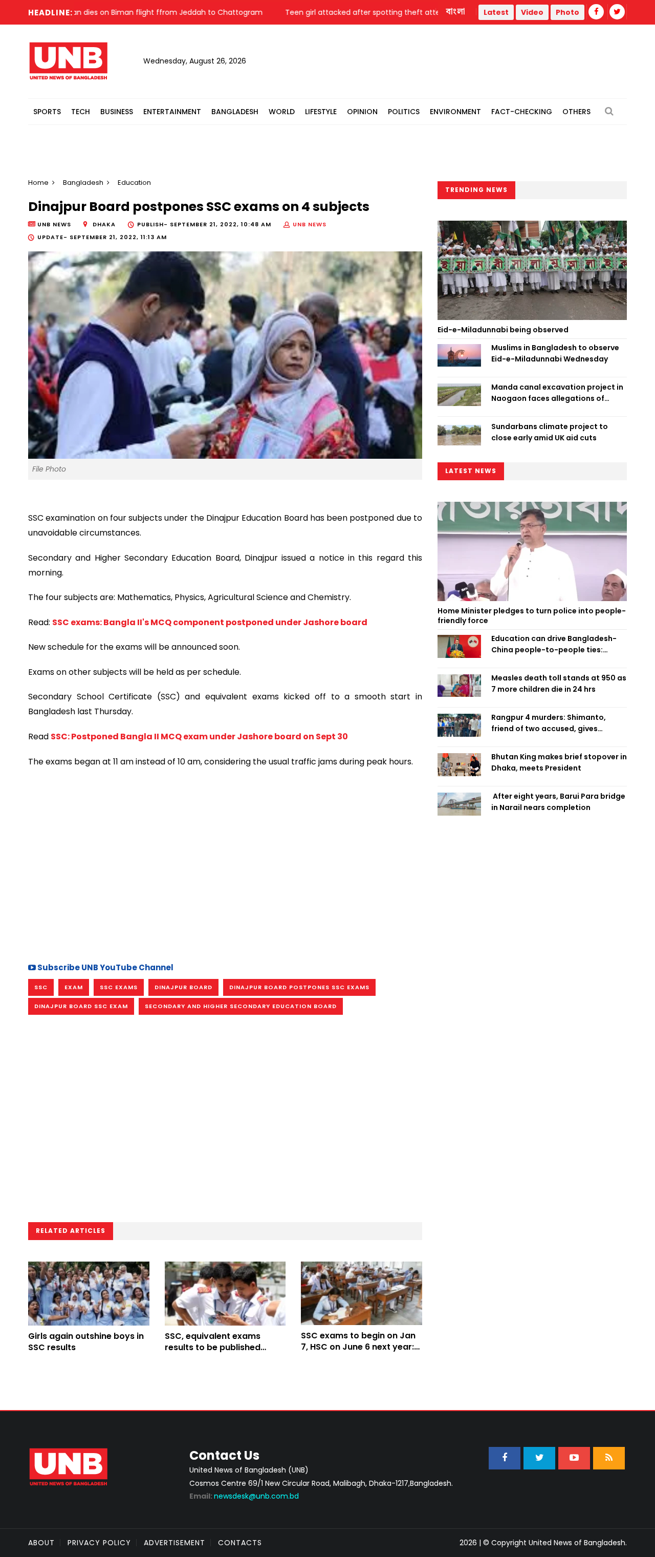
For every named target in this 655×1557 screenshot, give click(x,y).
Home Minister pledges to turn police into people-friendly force (532, 616)
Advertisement (174, 1543)
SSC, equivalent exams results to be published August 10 (212, 1347)
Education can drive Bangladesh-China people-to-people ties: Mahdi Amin (554, 644)
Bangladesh (234, 111)
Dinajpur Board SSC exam (81, 1006)
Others (576, 111)
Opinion (362, 111)
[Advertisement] (225, 863)
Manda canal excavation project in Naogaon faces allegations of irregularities (557, 393)
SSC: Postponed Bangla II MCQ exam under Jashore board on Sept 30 (199, 736)
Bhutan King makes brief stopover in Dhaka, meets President (559, 762)
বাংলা (456, 12)
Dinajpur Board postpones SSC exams (299, 987)
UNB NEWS (309, 224)
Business (116, 111)
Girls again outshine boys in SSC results (86, 1341)
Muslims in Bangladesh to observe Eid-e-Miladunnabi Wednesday (555, 353)
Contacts (240, 1543)
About (41, 1543)
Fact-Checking (521, 111)
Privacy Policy (99, 1543)
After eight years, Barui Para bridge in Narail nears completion (558, 802)
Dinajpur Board (183, 987)
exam (73, 987)
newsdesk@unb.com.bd (244, 1496)
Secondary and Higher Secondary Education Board (241, 1006)
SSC (41, 987)
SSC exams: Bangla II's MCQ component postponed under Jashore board (209, 622)
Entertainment (172, 111)
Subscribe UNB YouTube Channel (104, 967)
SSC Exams (119, 987)
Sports (47, 111)
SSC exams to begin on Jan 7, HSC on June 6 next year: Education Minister (358, 1347)
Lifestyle (321, 111)
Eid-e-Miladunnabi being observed (503, 330)
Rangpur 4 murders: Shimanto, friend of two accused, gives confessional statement (548, 723)
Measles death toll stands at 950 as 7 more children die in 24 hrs (558, 683)
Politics (404, 111)
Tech (80, 111)
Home (38, 182)
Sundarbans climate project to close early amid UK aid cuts (549, 432)
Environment (455, 111)
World (282, 111)
